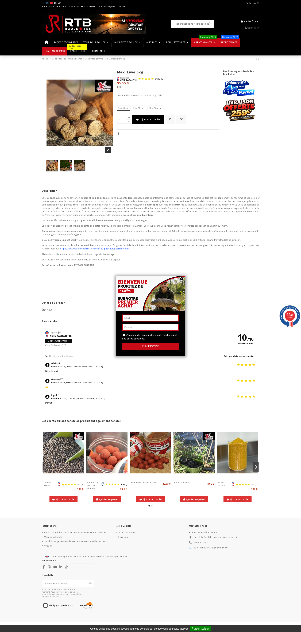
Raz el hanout (222, 484)
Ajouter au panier (150, 119)
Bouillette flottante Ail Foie (92, 485)
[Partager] (118, 133)
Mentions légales (107, 6)
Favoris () (254, 3)
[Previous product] (257, 58)
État (44, 309)
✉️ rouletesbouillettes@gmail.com (208, 547)
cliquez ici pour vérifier (116, 556)
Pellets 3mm (47, 484)
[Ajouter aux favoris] (170, 119)
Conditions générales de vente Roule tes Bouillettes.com (75, 541)
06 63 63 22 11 (200, 542)
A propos (123, 537)
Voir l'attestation (58, 341)
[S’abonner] (90, 583)
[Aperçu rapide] (68, 478)
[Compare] (63, 478)
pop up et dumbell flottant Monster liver (97, 220)
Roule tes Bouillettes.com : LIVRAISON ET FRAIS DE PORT (69, 6)
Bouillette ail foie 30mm (143, 482)
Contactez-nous (127, 532)
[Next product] (258, 58)
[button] (149, 506)
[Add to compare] (181, 119)
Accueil (122, 6)
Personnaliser (200, 628)
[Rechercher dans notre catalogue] (210, 24)
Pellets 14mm (181, 482)
